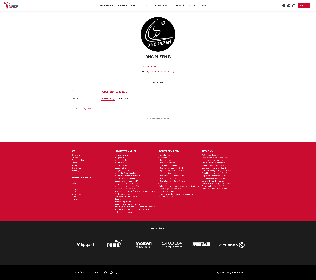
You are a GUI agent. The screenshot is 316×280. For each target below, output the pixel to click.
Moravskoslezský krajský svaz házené (217, 184)
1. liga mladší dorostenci (125, 178)
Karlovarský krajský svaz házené (214, 189)
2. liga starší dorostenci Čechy (127, 173)
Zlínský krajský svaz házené (213, 186)
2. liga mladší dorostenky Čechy (159, 71)
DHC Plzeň (151, 66)
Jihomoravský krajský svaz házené (215, 178)
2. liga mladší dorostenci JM (126, 181)
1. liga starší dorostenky (167, 165)
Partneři (75, 163)
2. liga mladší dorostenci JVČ (127, 186)
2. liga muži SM (121, 168)
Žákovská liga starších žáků (126, 196)
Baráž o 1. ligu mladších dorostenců (129, 204)
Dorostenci (76, 192)
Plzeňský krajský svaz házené (213, 163)
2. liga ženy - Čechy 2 (167, 178)
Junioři (74, 186)
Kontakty (75, 171)
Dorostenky (76, 194)
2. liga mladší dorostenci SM (126, 184)
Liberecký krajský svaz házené (214, 168)
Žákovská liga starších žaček (169, 189)
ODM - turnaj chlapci (123, 212)
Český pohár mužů (122, 194)
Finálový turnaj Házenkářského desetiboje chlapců (135, 207)
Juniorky (75, 189)
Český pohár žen (165, 184)
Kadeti (74, 197)
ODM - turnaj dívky (165, 196)
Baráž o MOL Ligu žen (167, 191)
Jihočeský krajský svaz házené (214, 160)
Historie (75, 158)
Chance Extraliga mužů (124, 155)
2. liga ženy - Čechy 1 (167, 160)
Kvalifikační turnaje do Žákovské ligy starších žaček (178, 186)
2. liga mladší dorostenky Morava (171, 181)
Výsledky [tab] (88, 108)
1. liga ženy (162, 158)
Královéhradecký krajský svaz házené (216, 171)
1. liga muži (119, 158)
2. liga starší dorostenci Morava (127, 176)
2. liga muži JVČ (121, 160)
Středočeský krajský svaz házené (215, 158)
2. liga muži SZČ (121, 163)
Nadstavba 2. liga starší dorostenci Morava (132, 209)
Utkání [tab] (76, 108)
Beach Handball (78, 160)
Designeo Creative (234, 272)
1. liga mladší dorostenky (168, 173)
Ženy (74, 184)
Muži (73, 181)
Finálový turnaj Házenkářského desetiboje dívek (177, 194)
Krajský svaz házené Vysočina (214, 176)
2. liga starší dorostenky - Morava (171, 171)
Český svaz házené (79, 168)
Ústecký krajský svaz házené (213, 165)
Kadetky (75, 199)
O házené (76, 155)
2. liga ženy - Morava (166, 163)
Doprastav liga (164, 155)
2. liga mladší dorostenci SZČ (127, 189)
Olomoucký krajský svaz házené (214, 181)
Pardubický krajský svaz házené (214, 173)
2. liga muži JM (121, 165)
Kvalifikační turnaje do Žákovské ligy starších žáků (135, 191)
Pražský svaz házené (210, 155)
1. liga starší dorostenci (124, 171)
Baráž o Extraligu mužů (124, 199)
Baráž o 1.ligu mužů (123, 202)
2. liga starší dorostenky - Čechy (171, 168)
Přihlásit (304, 6)
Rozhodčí (76, 165)
